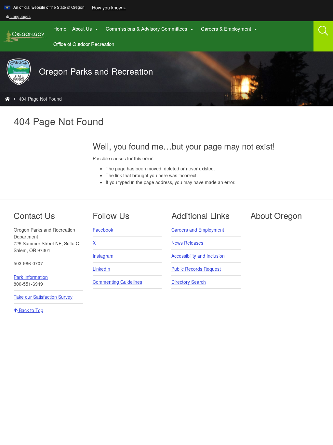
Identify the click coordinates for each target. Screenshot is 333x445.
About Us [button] (86, 29)
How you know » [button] (109, 7)
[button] (18, 16)
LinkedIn (101, 269)
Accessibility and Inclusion (198, 255)
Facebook (103, 229)
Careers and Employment (197, 229)
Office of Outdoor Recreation (85, 46)
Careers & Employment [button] (230, 29)
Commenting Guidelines (117, 282)
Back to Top (30, 310)
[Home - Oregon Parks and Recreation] (7, 98)
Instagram (103, 255)
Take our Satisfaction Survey (43, 297)
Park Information (31, 277)
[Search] (323, 31)
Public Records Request (196, 269)
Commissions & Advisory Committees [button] (150, 29)
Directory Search (188, 282)
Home (59, 28)
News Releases (187, 242)
